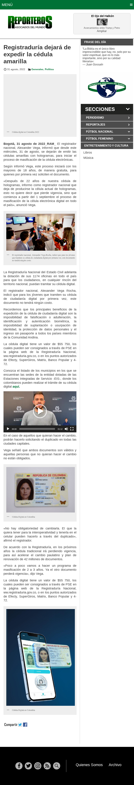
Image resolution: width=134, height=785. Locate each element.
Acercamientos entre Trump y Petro (102, 28)
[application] (39, 411)
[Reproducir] (8, 429)
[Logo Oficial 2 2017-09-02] (107, 87)
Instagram (37, 765)
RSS (47, 765)
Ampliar (102, 30)
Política (49, 69)
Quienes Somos (89, 765)
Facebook (19, 765)
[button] (40, 411)
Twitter (28, 765)
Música (88, 158)
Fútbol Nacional (99, 131)
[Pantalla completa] (72, 429)
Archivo (115, 765)
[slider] (37, 429)
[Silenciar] (66, 429)
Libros (87, 152)
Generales (37, 69)
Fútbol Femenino (99, 138)
